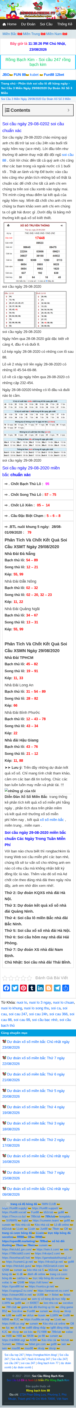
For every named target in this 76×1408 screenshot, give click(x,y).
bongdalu (64, 1216)
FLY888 (42, 1331)
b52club (48, 1212)
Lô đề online (61, 1224)
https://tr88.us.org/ (13, 1323)
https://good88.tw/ (13, 1286)
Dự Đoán (28, 24)
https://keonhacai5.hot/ (16, 1257)
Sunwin (6, 1344)
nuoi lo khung (11, 1008)
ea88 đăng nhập (36, 1327)
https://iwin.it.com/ (48, 1249)
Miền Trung (32, 34)
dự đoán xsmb (22, 1367)
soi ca (56, 1008)
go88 (61, 1212)
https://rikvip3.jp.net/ (50, 1261)
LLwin (19, 1228)
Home (11, 24)
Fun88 (35, 1212)
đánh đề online (36, 1274)
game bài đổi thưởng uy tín (38, 1307)
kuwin (41, 1315)
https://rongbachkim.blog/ (41, 1354)
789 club (11, 1307)
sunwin (6, 1224)
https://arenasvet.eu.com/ (53, 1290)
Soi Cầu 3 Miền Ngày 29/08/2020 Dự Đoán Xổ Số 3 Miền (36, 99)
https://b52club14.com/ (50, 1266)
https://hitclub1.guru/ (18, 1266)
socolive (68, 1302)
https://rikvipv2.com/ (47, 1253)
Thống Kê (64, 24)
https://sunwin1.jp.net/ (19, 1261)
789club (35, 1216)
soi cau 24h (38, 1014)
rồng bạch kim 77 (47, 1363)
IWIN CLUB (49, 1204)
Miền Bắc (10, 34)
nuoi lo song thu (36, 1008)
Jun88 (44, 1228)
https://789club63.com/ (16, 1253)
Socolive (17, 1311)
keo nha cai (51, 1302)
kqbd (25, 1220)
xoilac (69, 1331)
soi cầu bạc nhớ (44, 1020)
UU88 (40, 1294)
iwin (66, 1249)
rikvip (56, 1311)
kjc (8, 1327)
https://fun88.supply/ (14, 1208)
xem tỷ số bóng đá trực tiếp (49, 1298)
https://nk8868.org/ (13, 1340)
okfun (30, 1315)
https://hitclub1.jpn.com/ (17, 1249)
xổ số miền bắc (52, 820)
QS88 (5, 1270)
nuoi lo (22, 1002)
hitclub (65, 1340)
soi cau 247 (18, 1014)
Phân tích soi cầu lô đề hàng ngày (43, 83)
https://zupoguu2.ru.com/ (17, 1290)
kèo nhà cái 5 (35, 1270)
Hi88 (9, 1335)
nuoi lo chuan (63, 1002)
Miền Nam (54, 34)
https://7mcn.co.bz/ (14, 1216)
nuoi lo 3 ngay (40, 1002)
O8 (66, 1228)
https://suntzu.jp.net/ (41, 1286)
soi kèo (28, 1331)
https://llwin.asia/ (16, 1298)
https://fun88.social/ (14, 1212)
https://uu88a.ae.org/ (37, 1319)
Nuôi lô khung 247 (39, 1359)
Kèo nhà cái (22, 1224)
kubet (34, 75)
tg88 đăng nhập (59, 1327)
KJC (16, 1319)
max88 (16, 1348)
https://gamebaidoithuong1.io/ (53, 1257)
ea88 (19, 1315)
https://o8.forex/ (39, 1282)
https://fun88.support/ (45, 1208)
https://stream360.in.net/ (17, 1294)
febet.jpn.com (37, 1344)
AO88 (33, 1340)
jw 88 (41, 1335)
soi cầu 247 (11, 1363)
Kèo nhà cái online (54, 1323)
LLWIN (6, 1302)
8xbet (55, 1294)
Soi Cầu (46, 24)
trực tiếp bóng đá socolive (49, 1278)
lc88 (8, 1315)
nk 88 (18, 1327)
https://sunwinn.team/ (46, 1220)
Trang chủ (8, 83)
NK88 (30, 1335)
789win (20, 1344)
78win (55, 1228)
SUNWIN (11, 1220)
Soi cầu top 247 (14, 1354)
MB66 (5, 1319)
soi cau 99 (22, 1020)
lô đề (20, 1274)
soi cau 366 (58, 1014)
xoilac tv (7, 1282)
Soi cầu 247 (18, 1359)
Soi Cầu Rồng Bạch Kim (48, 1376)
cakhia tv (22, 1278)
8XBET (34, 1302)
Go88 (66, 1315)
